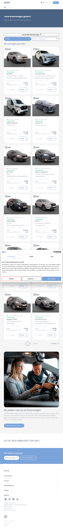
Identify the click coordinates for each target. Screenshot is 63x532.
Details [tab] (31, 256)
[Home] (7, 2)
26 (34, 343)
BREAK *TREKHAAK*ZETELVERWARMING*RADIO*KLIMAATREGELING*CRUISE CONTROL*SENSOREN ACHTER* (26, 176)
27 (36, 343)
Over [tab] (52, 256)
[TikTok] (17, 499)
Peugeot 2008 (12, 319)
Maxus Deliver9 (12, 123)
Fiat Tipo (10, 172)
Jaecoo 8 (38, 123)
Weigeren (11, 278)
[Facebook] (5, 499)
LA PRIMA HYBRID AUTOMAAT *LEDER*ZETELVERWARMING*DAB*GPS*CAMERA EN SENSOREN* (20, 78)
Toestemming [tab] (11, 256)
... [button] (32, 343)
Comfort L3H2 (11, 125)
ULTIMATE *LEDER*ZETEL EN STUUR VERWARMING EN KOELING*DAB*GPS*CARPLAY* (45, 176)
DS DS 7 (37, 221)
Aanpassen (31, 278)
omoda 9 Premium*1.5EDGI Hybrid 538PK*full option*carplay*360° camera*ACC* (45, 78)
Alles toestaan (51, 278)
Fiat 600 (9, 74)
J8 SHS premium (40, 125)
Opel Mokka (11, 221)
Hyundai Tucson (41, 319)
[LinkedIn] (13, 499)
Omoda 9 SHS (40, 74)
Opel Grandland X (41, 172)
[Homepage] (5, 7)
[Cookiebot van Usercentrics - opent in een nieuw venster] (54, 252)
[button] (55, 344)
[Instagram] (9, 499)
